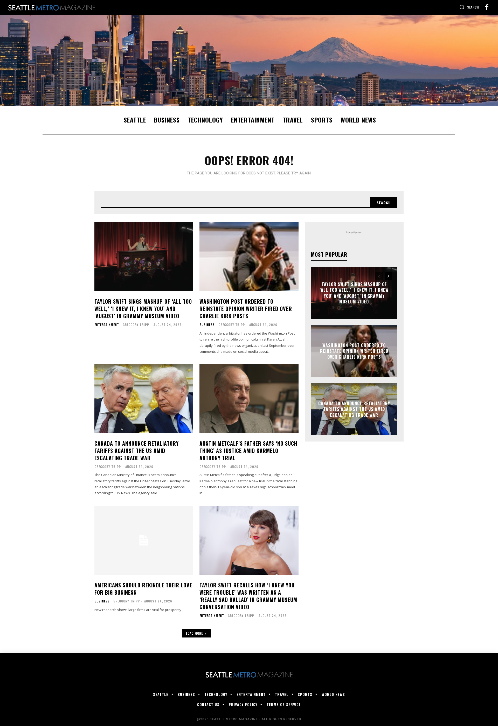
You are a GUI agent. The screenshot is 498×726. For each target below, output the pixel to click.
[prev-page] (379, 276)
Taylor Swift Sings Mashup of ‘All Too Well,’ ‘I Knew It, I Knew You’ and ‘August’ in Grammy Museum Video (143, 308)
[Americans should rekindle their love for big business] (143, 540)
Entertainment (106, 324)
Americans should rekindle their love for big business (143, 588)
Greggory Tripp (136, 324)
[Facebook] (486, 7)
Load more (194, 633)
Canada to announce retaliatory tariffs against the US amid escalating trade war (136, 450)
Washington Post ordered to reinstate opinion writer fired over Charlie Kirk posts (245, 308)
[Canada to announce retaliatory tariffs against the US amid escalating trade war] (143, 398)
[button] (469, 7)
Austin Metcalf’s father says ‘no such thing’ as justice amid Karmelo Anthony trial (248, 450)
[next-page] (388, 276)
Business (207, 324)
